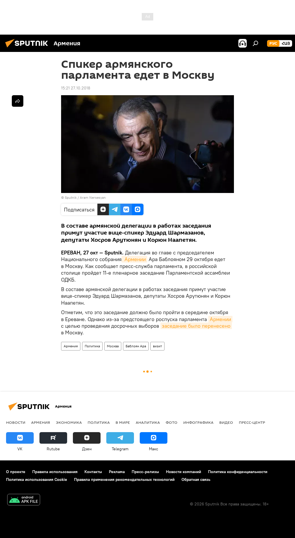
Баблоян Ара (136, 346)
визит (157, 346)
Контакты (93, 471)
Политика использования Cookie (36, 479)
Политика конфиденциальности (237, 471)
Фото (171, 422)
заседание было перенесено (196, 326)
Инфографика (198, 422)
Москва (113, 346)
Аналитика (148, 422)
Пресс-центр (252, 422)
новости (15, 422)
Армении (134, 259)
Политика (92, 346)
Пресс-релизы (145, 471)
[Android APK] (23, 500)
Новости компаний (183, 471)
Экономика (69, 422)
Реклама (117, 471)
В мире (123, 422)
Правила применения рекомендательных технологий (124, 479)
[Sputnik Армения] (28, 48)
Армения (71, 346)
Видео (226, 422)
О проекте (15, 471)
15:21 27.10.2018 (75, 88)
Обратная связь (195, 479)
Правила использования (54, 471)
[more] (17, 101)
